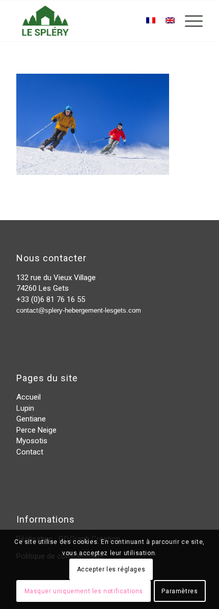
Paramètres (179, 591)
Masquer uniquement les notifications (84, 591)
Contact (29, 451)
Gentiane (31, 418)
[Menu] (189, 21)
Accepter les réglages (111, 569)
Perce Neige (36, 430)
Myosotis (31, 440)
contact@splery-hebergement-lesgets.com (78, 310)
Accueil (28, 397)
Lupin (25, 408)
